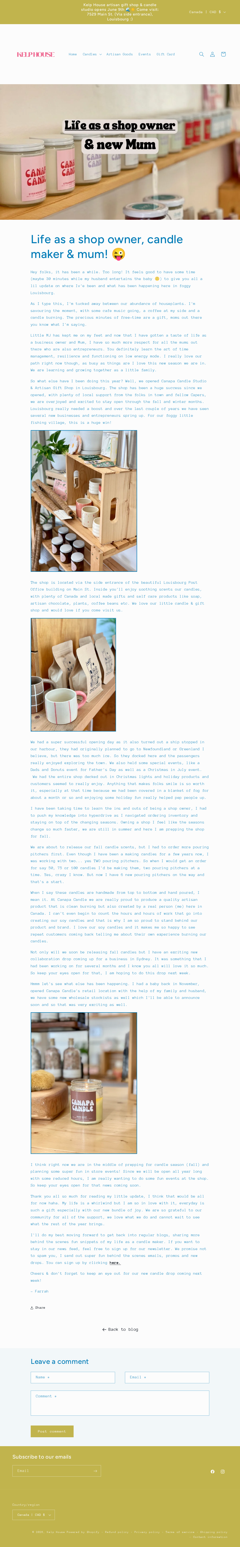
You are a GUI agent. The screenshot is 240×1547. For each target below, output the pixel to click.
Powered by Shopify (83, 1532)
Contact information (210, 1537)
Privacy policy (147, 1532)
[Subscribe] (95, 1471)
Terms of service (180, 1532)
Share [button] (40, 1307)
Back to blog (124, 1329)
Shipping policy (214, 1532)
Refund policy (117, 1532)
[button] (92, 54)
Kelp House (56, 1532)
